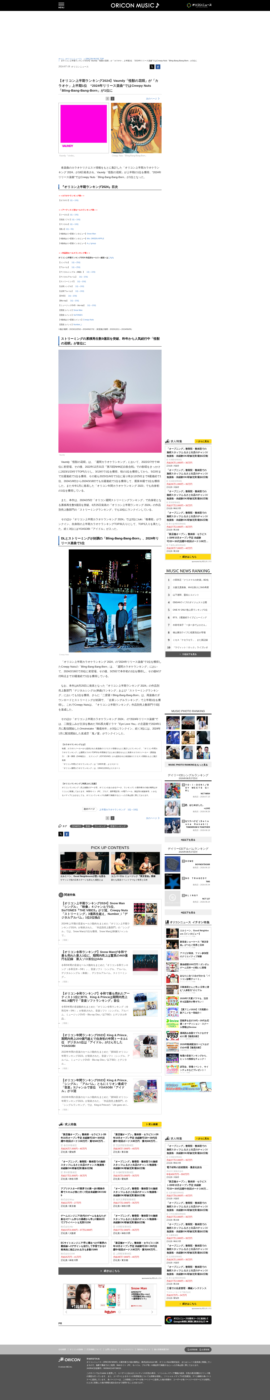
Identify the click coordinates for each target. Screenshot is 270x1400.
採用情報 (194, 1350)
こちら (111, 258)
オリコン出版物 (76, 1349)
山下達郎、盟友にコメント (186, 595)
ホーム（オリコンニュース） (70, 59)
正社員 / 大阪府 (83, 1224)
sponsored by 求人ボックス (152, 1278)
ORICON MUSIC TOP (94, 59)
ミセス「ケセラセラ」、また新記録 (190, 640)
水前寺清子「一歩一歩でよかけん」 (190, 625)
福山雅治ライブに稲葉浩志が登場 (189, 632)
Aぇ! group (91, 243)
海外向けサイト (143, 1349)
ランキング (100, 826)
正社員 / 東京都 (135, 1143)
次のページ (151, 98)
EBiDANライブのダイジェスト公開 (190, 602)
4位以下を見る (188, 840)
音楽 (88, 826)
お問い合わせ (111, 1349)
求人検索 (153, 1124)
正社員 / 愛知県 (83, 1143)
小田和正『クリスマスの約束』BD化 (191, 580)
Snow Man (91, 234)
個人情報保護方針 (161, 1349)
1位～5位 (70, 229)
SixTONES (77, 315)
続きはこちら (112, 1270)
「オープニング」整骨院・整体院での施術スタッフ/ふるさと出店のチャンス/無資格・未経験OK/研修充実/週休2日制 (187, 452)
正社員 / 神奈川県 (84, 1170)
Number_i (77, 324)
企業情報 (205, 1350)
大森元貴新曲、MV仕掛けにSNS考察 (191, 587)
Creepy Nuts (88, 320)
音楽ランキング (118, 826)
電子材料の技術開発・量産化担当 (184, 1167)
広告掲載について (94, 1349)
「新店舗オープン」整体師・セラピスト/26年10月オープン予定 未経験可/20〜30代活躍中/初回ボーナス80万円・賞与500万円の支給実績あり (187, 538)
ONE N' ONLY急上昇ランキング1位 (190, 610)
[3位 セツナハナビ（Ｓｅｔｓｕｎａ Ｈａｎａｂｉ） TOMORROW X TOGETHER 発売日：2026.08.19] (187, 832)
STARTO (76, 826)
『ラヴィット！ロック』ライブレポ (190, 647)
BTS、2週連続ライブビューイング (190, 617)
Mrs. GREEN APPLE (95, 238)
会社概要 (62, 1349)
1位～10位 (74, 200)
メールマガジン (126, 1349)
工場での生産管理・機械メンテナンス (187, 1288)
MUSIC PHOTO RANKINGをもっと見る (188, 765)
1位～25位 (76, 262)
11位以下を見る (189, 654)
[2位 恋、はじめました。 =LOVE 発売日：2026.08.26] (187, 815)
